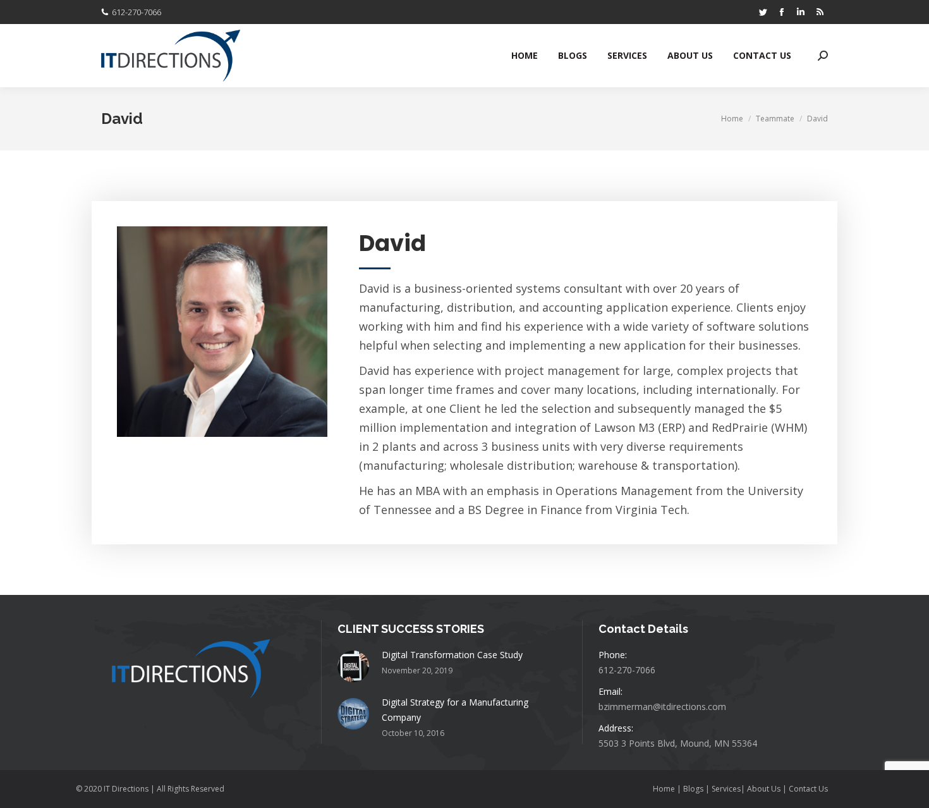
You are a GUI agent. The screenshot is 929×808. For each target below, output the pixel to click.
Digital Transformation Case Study (452, 655)
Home (665, 788)
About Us (763, 788)
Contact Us (808, 788)
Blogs (693, 788)
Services (726, 788)
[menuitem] (524, 56)
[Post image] (353, 666)
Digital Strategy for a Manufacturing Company (455, 709)
